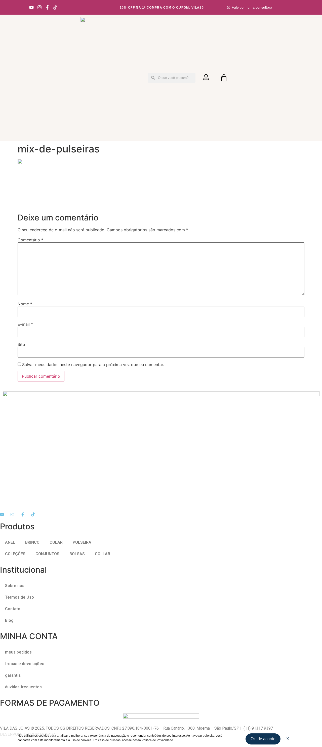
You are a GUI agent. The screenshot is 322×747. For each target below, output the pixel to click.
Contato (12, 608)
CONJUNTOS (47, 553)
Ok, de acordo (263, 739)
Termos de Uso (19, 597)
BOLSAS (77, 553)
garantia (13, 675)
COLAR (56, 542)
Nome (25, 304)
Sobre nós (14, 585)
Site (21, 344)
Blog (9, 620)
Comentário (30, 240)
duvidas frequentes (23, 687)
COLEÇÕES (15, 553)
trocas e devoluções (24, 663)
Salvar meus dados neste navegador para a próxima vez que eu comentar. (93, 365)
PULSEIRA (82, 542)
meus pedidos (18, 652)
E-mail (25, 324)
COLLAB (102, 553)
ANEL (10, 542)
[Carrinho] (224, 78)
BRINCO (32, 542)
